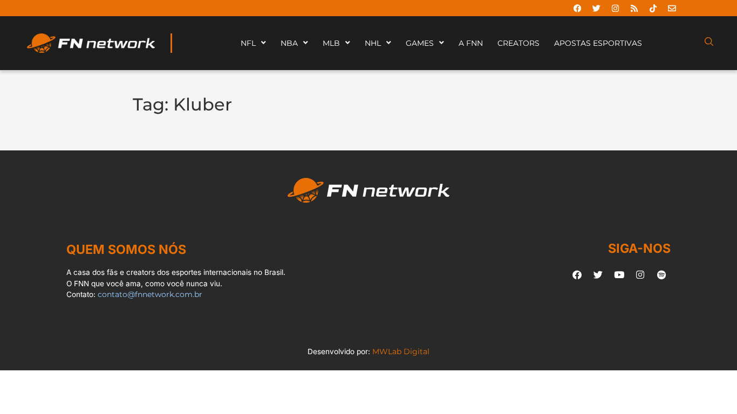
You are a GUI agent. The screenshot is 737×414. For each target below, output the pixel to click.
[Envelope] (672, 8)
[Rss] (634, 8)
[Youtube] (619, 275)
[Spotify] (661, 275)
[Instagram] (615, 8)
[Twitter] (596, 8)
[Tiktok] (653, 8)
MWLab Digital (400, 351)
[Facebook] (577, 8)
